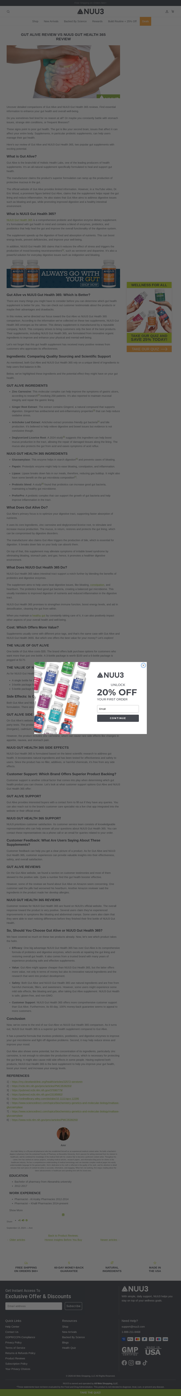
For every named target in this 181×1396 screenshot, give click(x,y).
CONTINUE (118, 718)
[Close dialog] (143, 665)
